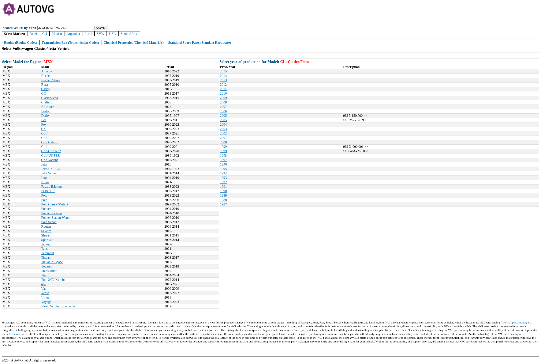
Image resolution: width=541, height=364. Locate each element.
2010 (223, 93)
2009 (223, 98)
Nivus (45, 182)
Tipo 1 (45, 275)
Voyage (46, 302)
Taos (44, 248)
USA (112, 33)
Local (88, 33)
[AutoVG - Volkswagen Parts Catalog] (28, 15)
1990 (223, 191)
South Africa (129, 33)
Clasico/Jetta (49, 98)
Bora (44, 84)
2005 (223, 115)
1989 (223, 195)
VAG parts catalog (516, 322)
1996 (223, 164)
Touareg (46, 266)
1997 (223, 160)
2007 (223, 107)
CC (43, 93)
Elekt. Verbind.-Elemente (58, 306)
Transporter (48, 271)
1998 (223, 155)
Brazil (34, 33)
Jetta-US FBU (50, 169)
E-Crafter (47, 107)
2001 (223, 138)
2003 (223, 129)
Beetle (45, 75)
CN (44, 33)
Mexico (57, 33)
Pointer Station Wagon (56, 217)
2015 (223, 71)
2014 (223, 75)
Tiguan (46, 257)
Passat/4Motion (51, 186)
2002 (223, 133)
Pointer (46, 209)
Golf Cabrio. (49, 142)
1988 (223, 200)
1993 (223, 177)
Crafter (46, 102)
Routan (46, 226)
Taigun (46, 244)
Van (43, 288)
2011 (223, 89)
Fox (43, 124)
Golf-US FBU (50, 155)
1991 (223, 186)
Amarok (46, 71)
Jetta (44, 164)
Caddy (45, 89)
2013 (223, 80)
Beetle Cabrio (50, 80)
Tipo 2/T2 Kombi (53, 279)
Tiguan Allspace (52, 262)
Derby (45, 111)
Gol (43, 129)
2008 (223, 102)
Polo (44, 195)
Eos (43, 120)
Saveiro (46, 231)
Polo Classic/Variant (54, 204)
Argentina (73, 33)
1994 (223, 173)
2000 (223, 142)
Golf (44, 133)
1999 (223, 146)
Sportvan (47, 240)
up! (43, 284)
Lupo (44, 177)
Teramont (47, 253)
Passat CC (48, 191)
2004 (223, 124)
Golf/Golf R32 (51, 151)
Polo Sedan (48, 222)
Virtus (45, 297)
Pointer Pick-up (51, 213)
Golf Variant (49, 160)
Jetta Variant (49, 173)
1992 (223, 182)
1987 (223, 204)
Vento (45, 293)
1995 (223, 169)
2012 (223, 84)
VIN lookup (13, 333)
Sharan (46, 235)
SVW (100, 33)
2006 (223, 111)
